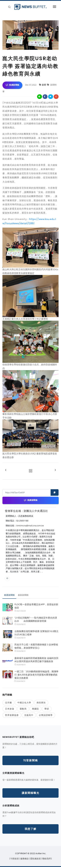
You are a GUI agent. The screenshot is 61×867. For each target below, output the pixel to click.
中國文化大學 (24, 702)
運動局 (23, 708)
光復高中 (28, 715)
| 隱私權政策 (35, 858)
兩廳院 (35, 708)
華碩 (46, 708)
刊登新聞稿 (30, 760)
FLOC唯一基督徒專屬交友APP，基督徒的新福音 (36, 606)
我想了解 (30, 829)
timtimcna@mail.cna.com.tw (30, 525)
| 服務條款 (24, 858)
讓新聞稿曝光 (30, 793)
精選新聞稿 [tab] (9, 595)
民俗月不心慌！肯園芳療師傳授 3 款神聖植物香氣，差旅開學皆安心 (36, 646)
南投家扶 (41, 702)
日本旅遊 (9, 708)
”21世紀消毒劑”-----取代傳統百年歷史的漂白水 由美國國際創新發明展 (35, 619)
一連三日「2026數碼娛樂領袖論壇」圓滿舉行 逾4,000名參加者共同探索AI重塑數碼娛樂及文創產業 (36, 674)
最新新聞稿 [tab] (23, 595)
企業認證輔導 (46, 715)
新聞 (44, 84)
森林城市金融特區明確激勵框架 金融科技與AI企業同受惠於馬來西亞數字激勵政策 (36, 659)
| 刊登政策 (14, 858)
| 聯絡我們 (46, 858)
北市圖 (8, 702)
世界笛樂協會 (12, 715)
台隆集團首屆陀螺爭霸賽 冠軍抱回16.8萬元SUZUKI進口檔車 (36, 633)
